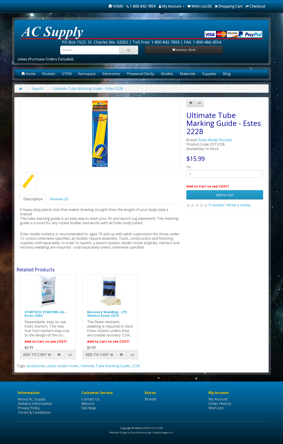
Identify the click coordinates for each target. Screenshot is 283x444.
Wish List (216, 407)
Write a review (239, 205)
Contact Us (90, 399)
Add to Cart (224, 195)
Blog (227, 73)
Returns (88, 403)
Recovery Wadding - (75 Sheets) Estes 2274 (107, 314)
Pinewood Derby (140, 73)
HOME (117, 6)
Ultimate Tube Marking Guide (105, 365)
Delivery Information (35, 403)
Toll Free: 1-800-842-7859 (156, 42)
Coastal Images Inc (162, 432)
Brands (151, 399)
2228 (136, 365)
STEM (67, 73)
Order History (219, 403)
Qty (188, 167)
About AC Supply (31, 399)
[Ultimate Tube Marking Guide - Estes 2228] (100, 133)
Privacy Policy (29, 407)
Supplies (209, 73)
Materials (187, 73)
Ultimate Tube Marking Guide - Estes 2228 (88, 88)
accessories (36, 365)
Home (30, 73)
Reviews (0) (59, 199)
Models (167, 73)
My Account (218, 399)
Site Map (88, 407)
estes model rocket (63, 365)
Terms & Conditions (34, 412)
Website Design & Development (128, 432)
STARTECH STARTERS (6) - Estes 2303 (46, 314)
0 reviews (216, 205)
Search (37, 88)
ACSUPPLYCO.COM (152, 428)
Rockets (48, 73)
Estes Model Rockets (215, 139)
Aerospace (87, 73)
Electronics (111, 73)
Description (33, 199)
